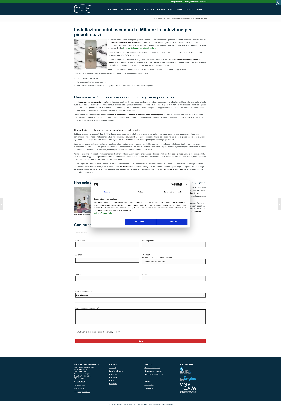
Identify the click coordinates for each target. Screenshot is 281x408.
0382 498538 (81, 382)
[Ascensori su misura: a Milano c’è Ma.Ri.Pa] (1, 204)
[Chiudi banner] (186, 184)
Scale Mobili (113, 384)
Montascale (113, 374)
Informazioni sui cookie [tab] (173, 192)
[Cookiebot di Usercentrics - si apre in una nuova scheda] (172, 184)
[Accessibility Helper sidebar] (278, 2)
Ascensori (112, 368)
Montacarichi (113, 377)
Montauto (112, 380)
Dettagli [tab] (141, 192)
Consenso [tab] (108, 192)
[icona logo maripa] (82, 10)
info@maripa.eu (79, 388)
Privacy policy (148, 385)
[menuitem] (177, 1)
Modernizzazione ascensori (153, 371)
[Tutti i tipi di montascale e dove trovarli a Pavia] (279, 204)
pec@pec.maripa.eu (83, 392)
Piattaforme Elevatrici (116, 371)
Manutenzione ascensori (152, 368)
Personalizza (139, 222)
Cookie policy (148, 388)
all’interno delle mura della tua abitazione (139, 48)
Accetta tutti (172, 222)
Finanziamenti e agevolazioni (153, 374)
